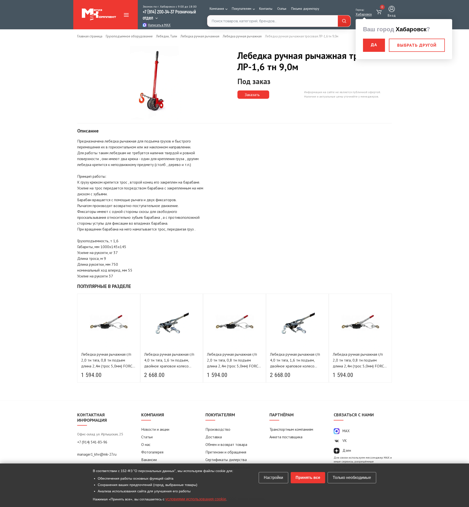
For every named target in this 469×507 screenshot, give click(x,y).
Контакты (265, 8)
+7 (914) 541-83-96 (92, 442)
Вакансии (149, 459)
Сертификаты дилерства (226, 459)
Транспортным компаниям (291, 429)
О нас (145, 444)
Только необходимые (352, 477)
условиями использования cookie (195, 499)
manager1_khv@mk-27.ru (97, 454)
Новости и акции (155, 429)
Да (374, 44)
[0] (379, 12)
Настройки (273, 477)
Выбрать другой (417, 45)
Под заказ (253, 81)
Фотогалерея (152, 452)
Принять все (308, 477)
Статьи (281, 8)
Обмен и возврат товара (226, 444)
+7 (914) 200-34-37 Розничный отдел (169, 15)
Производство (217, 429)
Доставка (213, 436)
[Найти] (344, 21)
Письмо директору (305, 8)
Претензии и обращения (225, 452)
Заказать (252, 94)
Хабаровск (364, 14)
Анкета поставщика (285, 436)
